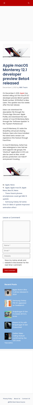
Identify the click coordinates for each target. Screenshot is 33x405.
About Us (17, 399)
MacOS (10, 190)
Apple (22, 93)
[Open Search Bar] (28, 3)
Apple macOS (15, 188)
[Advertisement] (16, 22)
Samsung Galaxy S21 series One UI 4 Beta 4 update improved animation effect (16, 205)
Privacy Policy (7, 399)
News (12, 185)
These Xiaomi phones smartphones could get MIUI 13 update (15, 196)
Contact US (26, 399)
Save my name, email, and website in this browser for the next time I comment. (17, 262)
